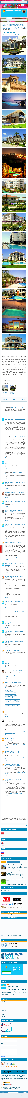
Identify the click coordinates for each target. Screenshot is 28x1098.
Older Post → (24, 399)
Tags (9, 862)
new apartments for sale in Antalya (12, 704)
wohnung (18, 28)
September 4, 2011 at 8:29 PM (16, 542)
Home (3, 24)
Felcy (6, 650)
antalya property (19, 24)
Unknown (7, 542)
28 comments (21, 34)
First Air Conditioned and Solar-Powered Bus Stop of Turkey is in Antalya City (15, 865)
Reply (6, 415)
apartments (4, 25)
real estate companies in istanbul (12, 705)
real (6, 28)
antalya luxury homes (10, 24)
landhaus (9, 27)
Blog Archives (16, 862)
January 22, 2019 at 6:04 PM (16, 682)
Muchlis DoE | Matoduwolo (11, 576)
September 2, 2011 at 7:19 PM (17, 407)
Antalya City (5, 392)
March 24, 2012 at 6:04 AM (14, 650)
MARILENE (7, 492)
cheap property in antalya (10, 696)
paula (6, 670)
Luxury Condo (8, 720)
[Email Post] (3, 380)
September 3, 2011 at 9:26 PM (17, 492)
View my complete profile (7, 994)
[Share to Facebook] (9, 380)
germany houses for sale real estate (13, 701)
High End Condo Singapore (15, 732)
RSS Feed (4, 1010)
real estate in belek (9, 691)
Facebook (8, 377)
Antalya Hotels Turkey (5, 890)
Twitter (13, 377)
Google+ (18, 377)
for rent (14, 25)
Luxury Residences (9, 655)
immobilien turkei (20, 25)
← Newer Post (4, 399)
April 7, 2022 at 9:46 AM (14, 752)
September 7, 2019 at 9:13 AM (15, 711)
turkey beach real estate (10, 697)
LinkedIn (3, 1005)
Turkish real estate (9, 689)
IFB (2, 1003)
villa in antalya (8, 690)
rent (14, 28)
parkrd (6, 711)
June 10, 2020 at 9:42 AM (17, 720)
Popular (3, 862)
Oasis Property (8, 779)
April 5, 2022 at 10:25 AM (14, 740)
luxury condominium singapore (13, 731)
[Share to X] (8, 380)
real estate (10, 28)
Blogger (25, 1092)
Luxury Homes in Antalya (8, 33)
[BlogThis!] (6, 380)
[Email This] (5, 380)
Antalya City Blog (9, 419)
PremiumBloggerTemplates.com (11, 1095)
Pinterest (4, 1008)
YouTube (3, 1016)
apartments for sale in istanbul (11, 700)
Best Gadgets (20, 1095)
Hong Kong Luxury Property (16, 793)
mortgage (14, 27)
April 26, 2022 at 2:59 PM (14, 765)
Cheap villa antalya (9, 687)
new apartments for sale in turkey (12, 699)
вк (21, 28)
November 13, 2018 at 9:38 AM (15, 670)
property (19, 27)
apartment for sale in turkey (11, 692)
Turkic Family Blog (6, 1012)
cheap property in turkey (10, 694)
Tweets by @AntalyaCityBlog (7, 914)
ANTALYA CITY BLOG (13, 1092)
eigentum (10, 25)
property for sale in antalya (11, 695)
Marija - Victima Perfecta (10, 510)
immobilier (4, 27)
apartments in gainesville (11, 611)
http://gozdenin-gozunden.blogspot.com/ (13, 557)
